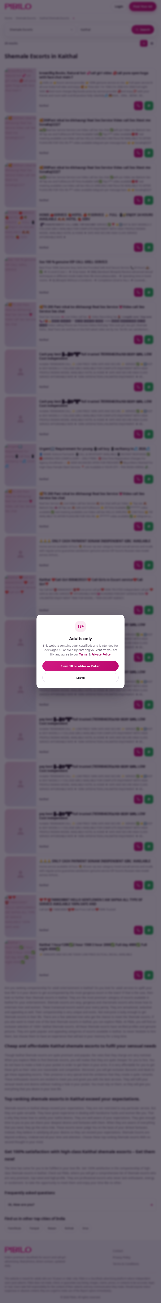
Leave (80, 678)
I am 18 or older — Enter (80, 666)
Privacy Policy (101, 654)
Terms (83, 654)
